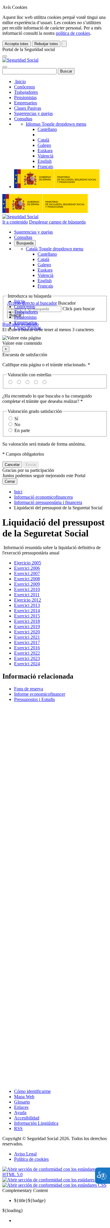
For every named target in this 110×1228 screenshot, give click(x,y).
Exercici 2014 (27, 610)
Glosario (22, 1101)
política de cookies (73, 33)
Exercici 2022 (27, 653)
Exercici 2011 (27, 594)
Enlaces (21, 1107)
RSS (18, 1128)
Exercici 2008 (27, 578)
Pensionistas (25, 97)
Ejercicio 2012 (27, 599)
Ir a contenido (15, 221)
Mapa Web (24, 1096)
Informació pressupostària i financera (48, 502)
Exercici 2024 (27, 663)
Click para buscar (78, 308)
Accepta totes (16, 44)
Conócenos (24, 86)
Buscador (67, 303)
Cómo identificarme (32, 1091)
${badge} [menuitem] (30, 1200)
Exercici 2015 (27, 615)
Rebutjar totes (46, 44)
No (17, 424)
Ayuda (20, 1112)
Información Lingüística (36, 1123)
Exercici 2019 (27, 626)
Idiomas (56, 124)
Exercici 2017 (27, 642)
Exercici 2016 (27, 647)
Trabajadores (26, 92)
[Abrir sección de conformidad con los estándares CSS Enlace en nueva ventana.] (54, 1185)
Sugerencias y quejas (33, 113)
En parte (22, 430)
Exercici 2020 (27, 631)
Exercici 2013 (27, 605)
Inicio (20, 81)
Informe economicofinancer (39, 694)
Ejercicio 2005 (27, 562)
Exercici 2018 (27, 621)
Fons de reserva (28, 688)
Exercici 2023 (27, 658)
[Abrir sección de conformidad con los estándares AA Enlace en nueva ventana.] (52, 1179)
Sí (16, 418)
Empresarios (25, 102)
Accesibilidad (26, 1117)
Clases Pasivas (27, 108)
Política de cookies (31, 1159)
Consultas (23, 118)
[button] (55, 340)
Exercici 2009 (27, 584)
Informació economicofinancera (43, 497)
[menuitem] (61, 1220)
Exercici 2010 (27, 589)
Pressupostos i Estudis (34, 699)
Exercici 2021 (27, 637)
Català (54, 248)
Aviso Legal (25, 1153)
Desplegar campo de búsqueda (57, 221)
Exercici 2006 (27, 568)
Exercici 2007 (27, 573)
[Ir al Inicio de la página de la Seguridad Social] (20, 60)
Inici (18, 491)
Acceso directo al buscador (32, 303)
